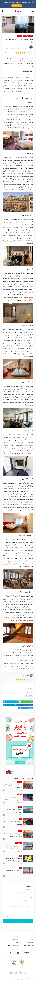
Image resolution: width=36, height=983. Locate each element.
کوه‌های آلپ (23, 125)
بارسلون (19, 794)
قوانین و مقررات (30, 942)
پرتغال (20, 806)
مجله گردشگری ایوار (29, 945)
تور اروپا (16, 936)
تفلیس (19, 831)
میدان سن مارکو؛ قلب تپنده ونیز (14, 870)
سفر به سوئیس (19, 61)
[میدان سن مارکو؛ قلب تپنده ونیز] (28, 870)
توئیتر (15, 702)
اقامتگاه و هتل (28, 695)
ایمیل (31, 897)
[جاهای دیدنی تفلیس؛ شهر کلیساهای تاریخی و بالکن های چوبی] (28, 834)
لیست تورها (17, 6)
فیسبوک (30, 705)
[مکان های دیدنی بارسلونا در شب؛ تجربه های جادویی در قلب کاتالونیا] (28, 797)
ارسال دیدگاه (18, 921)
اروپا (31, 35)
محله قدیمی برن (28, 276)
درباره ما (32, 939)
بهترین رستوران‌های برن (26, 297)
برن (19, 35)
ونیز (20, 868)
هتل (17, 942)
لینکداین (15, 705)
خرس (10, 437)
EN (7, 11)
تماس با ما (31, 936)
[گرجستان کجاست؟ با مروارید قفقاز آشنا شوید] (28, 785)
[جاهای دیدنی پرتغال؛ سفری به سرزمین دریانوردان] (28, 809)
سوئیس (25, 35)
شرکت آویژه (11, 979)
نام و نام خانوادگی (29, 889)
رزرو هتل (27, 171)
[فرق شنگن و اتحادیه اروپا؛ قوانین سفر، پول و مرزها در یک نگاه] (28, 858)
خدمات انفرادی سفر (13, 945)
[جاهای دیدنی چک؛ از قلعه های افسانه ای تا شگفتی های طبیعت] (28, 846)
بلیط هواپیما (15, 939)
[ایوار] (18, 11)
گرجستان (19, 782)
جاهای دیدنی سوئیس (16, 88)
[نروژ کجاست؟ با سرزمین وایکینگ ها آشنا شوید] (28, 821)
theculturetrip (28, 689)
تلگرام (30, 708)
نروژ (20, 819)
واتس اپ (30, 702)
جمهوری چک (18, 843)
